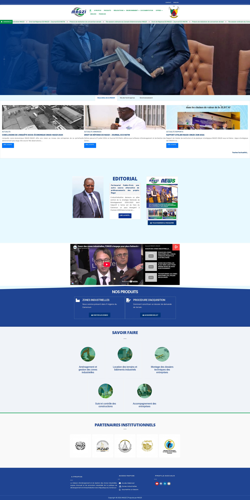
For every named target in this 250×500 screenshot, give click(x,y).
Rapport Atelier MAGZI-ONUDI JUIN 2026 (185, 135)
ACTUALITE (6, 132)
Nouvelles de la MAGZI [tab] (106, 98)
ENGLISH (93, 14)
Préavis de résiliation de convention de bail (40, 22)
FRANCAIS (102, 14)
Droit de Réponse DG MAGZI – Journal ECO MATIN (124, 22)
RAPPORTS (179, 132)
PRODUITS (107, 10)
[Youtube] (157, 483)
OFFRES (158, 10)
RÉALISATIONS (119, 10)
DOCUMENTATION (147, 10)
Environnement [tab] (146, 98)
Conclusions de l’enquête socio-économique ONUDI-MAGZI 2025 (32, 135)
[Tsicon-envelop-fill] (169, 483)
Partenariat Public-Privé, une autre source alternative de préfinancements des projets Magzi (125, 189)
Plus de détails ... (83, 66)
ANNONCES (97, 132)
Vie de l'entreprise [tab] (127, 98)
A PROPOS (97, 10)
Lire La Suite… (8, 144)
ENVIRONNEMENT (132, 10)
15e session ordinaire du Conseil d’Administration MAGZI (81, 22)
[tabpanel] (125, 129)
